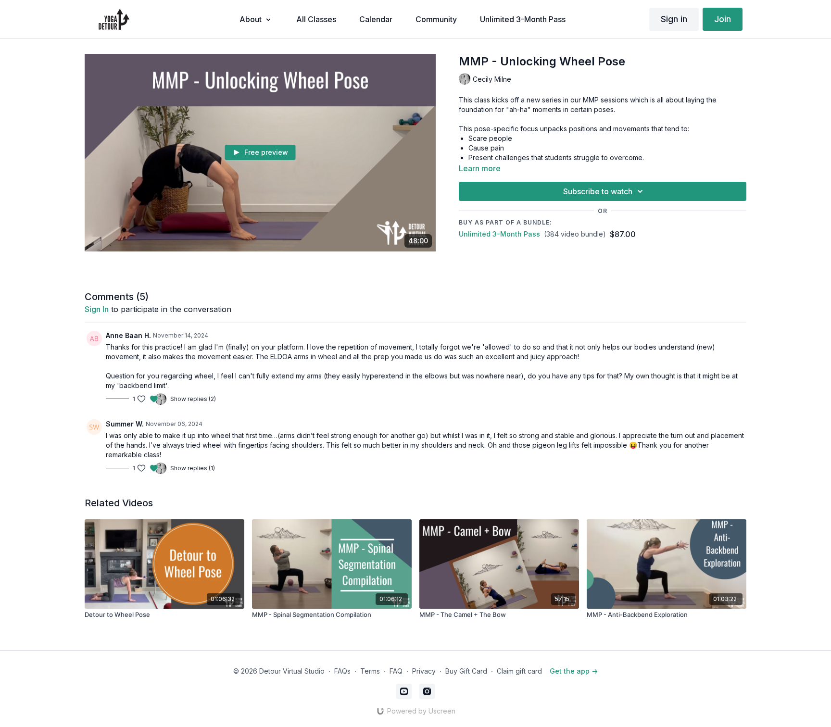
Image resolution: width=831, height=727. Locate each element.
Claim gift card (519, 671)
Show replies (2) (193, 398)
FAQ (396, 671)
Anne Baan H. (128, 335)
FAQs (342, 671)
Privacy (424, 671)
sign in (97, 309)
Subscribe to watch (597, 191)
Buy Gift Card (466, 671)
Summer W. (125, 424)
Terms (370, 671)
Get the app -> (574, 671)
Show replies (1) (192, 468)
